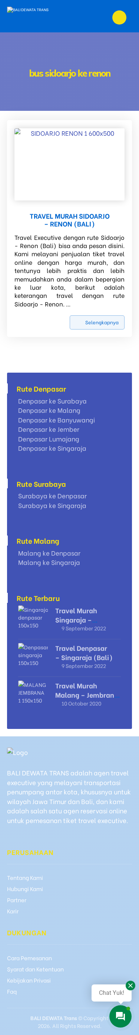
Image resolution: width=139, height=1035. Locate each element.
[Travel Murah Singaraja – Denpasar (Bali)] (33, 620)
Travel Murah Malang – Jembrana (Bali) (86, 694)
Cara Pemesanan (29, 958)
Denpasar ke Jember (48, 429)
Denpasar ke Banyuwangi (56, 419)
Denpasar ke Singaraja (52, 448)
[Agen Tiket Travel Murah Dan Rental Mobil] (42, 16)
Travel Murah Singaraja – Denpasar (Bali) (80, 619)
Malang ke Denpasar (49, 552)
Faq (12, 991)
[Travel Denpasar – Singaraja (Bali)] (33, 658)
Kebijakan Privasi (29, 980)
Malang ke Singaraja (49, 562)
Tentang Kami (25, 877)
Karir (13, 911)
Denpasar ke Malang (49, 410)
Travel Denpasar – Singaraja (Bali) (84, 652)
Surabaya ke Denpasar (52, 495)
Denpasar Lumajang (48, 438)
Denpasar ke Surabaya (52, 400)
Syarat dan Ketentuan (35, 969)
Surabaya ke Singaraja (52, 505)
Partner (16, 900)
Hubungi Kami (25, 888)
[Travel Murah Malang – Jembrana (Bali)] (33, 695)
